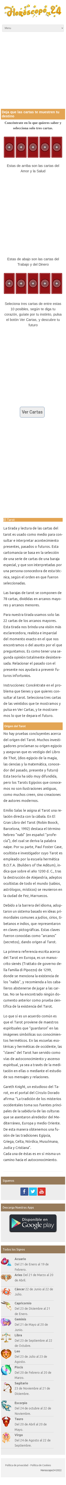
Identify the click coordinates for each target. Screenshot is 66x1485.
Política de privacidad (16, 1465)
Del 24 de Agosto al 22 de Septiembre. (33, 1440)
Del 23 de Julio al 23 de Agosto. (31, 1356)
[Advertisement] (33, 70)
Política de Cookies (40, 1465)
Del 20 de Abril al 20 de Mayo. (31, 1424)
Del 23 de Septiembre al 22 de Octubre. (33, 1340)
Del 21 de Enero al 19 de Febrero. (32, 1264)
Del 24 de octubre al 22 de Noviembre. (33, 1408)
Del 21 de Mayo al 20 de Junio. (31, 1324)
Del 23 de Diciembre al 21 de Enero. (32, 1308)
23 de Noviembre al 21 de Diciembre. (32, 1388)
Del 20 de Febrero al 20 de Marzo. (33, 1372)
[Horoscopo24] (33, 16)
